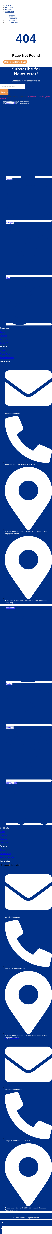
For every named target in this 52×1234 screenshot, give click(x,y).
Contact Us (9, 12)
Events (8, 5)
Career (2, 350)
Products (9, 7)
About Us (8, 10)
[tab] (5, 865)
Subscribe (4, 92)
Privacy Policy (5, 354)
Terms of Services (7, 358)
